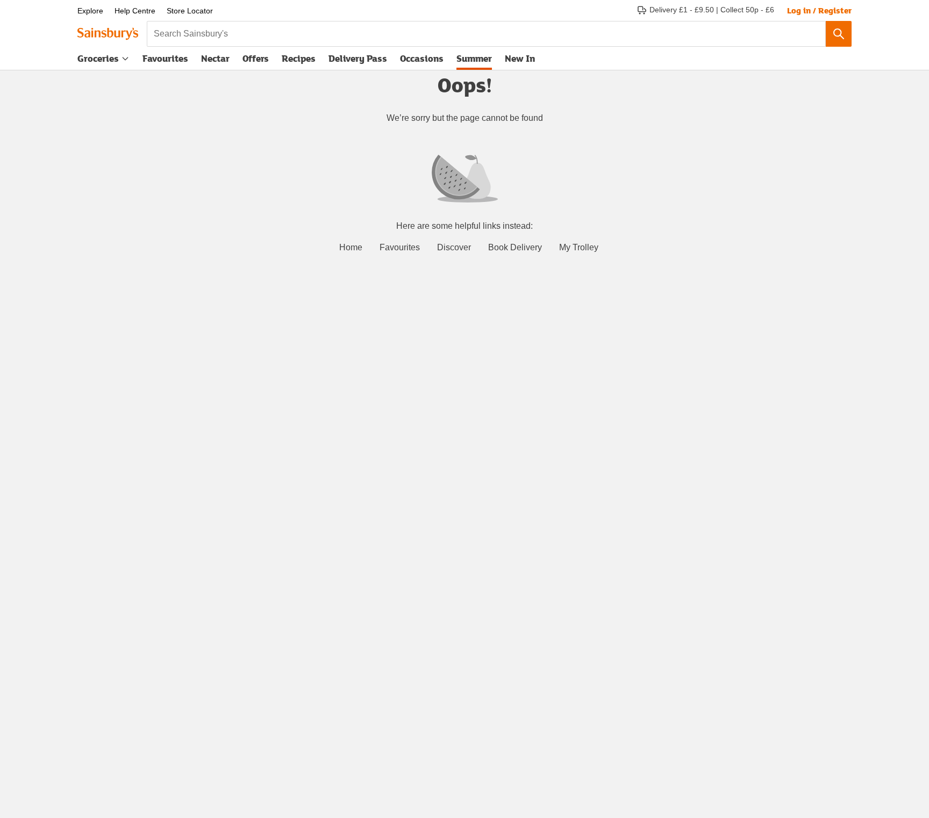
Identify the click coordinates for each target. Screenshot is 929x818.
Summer (474, 58)
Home (350, 247)
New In (520, 58)
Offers (255, 58)
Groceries (98, 58)
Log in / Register (819, 10)
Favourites (165, 58)
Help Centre (135, 10)
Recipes (299, 58)
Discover (454, 247)
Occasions (422, 58)
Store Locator (190, 10)
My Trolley (578, 247)
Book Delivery (515, 247)
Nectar (215, 58)
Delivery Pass (357, 61)
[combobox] (486, 34)
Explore (90, 10)
